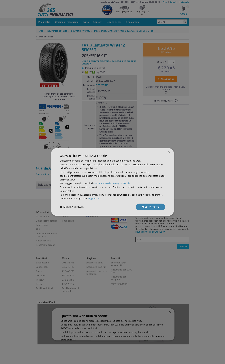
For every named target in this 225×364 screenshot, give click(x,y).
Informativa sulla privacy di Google (111, 183)
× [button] (169, 152)
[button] (72, 207)
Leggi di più (94, 198)
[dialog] (112, 182)
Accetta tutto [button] (150, 206)
